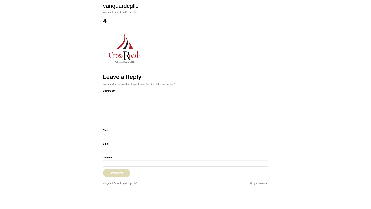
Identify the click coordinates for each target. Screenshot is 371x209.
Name (106, 130)
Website (107, 157)
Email (106, 144)
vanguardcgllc (120, 6)
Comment (109, 91)
